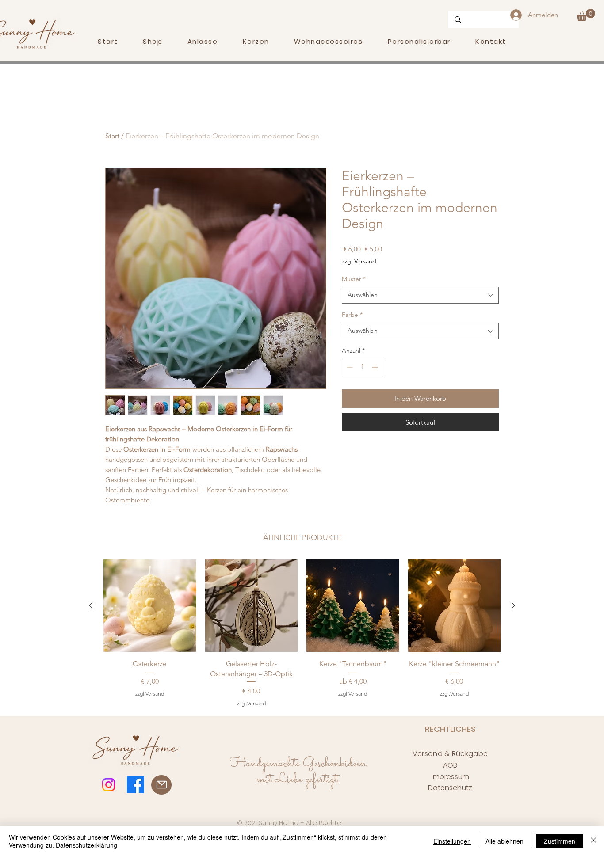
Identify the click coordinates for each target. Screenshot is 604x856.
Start (112, 136)
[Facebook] (135, 784)
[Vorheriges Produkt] (90, 605)
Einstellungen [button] (452, 841)
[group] (302, 633)
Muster (354, 279)
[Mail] (161, 785)
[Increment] (375, 367)
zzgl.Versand (359, 261)
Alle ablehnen (504, 841)
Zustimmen (559, 841)
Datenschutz (450, 788)
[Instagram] (108, 784)
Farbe (352, 315)
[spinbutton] (362, 367)
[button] (586, 15)
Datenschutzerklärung (86, 845)
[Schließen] (593, 841)
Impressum (450, 777)
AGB (450, 765)
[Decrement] (348, 367)
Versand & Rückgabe (450, 754)
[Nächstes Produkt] (513, 605)
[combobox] (420, 295)
